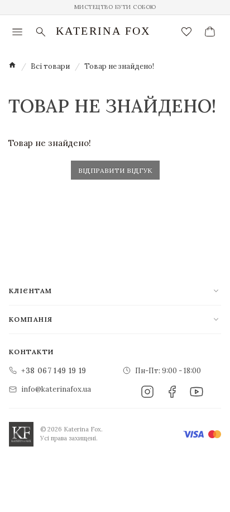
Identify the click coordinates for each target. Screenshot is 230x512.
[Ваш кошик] (210, 32)
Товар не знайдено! (119, 66)
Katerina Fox (103, 30)
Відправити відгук (115, 170)
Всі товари (50, 66)
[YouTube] (196, 391)
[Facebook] (172, 391)
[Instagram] (147, 391)
